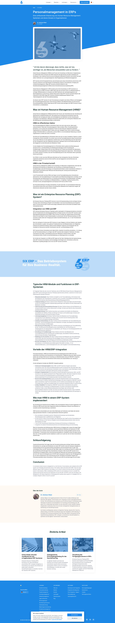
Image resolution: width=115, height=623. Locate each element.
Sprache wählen (23, 589)
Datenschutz (85, 590)
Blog (54, 598)
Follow (79, 494)
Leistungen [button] (64, 2)
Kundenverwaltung (43, 587)
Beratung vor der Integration (74, 587)
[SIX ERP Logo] (21, 2)
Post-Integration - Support (73, 592)
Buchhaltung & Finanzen (44, 602)
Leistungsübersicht (72, 596)
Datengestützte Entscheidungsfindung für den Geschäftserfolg (57, 556)
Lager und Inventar (43, 598)
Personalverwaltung (43, 590)
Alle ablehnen (74, 618)
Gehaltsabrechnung (43, 604)
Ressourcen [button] (73, 2)
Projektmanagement (43, 592)
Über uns (55, 587)
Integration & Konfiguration (73, 590)
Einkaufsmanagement (44, 596)
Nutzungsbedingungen (87, 587)
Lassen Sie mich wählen (57, 619)
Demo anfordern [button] (84, 2)
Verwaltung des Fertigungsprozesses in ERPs (81, 555)
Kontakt (55, 592)
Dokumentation (57, 596)
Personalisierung (71, 594)
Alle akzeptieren (74, 614)
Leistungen (56, 594)
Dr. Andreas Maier (42, 22)
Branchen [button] (56, 2)
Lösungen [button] (48, 2)
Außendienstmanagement (45, 611)
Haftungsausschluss (86, 594)
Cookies (83, 592)
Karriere (55, 590)
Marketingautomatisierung (45, 607)
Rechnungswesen (43, 600)
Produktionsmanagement (44, 609)
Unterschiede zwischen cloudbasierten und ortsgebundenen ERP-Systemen (32, 556)
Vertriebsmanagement (44, 594)
